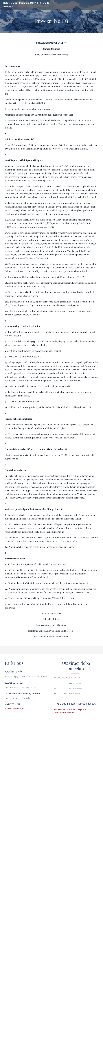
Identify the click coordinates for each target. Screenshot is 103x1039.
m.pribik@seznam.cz (14, 708)
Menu (97, 5)
